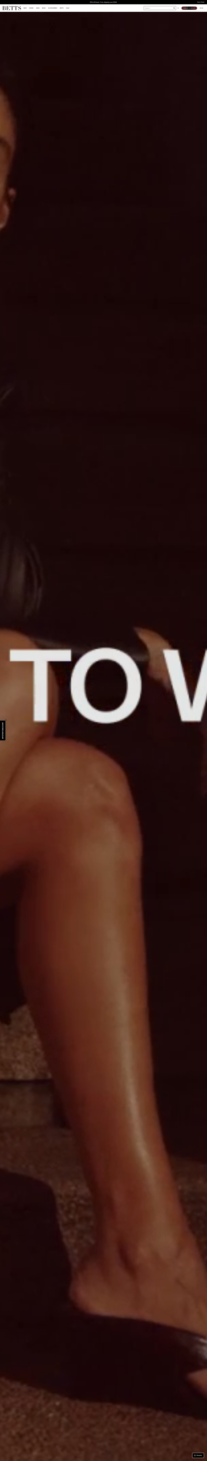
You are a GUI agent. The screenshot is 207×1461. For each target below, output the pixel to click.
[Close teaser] (6, 720)
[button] (178, 8)
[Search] (174, 8)
